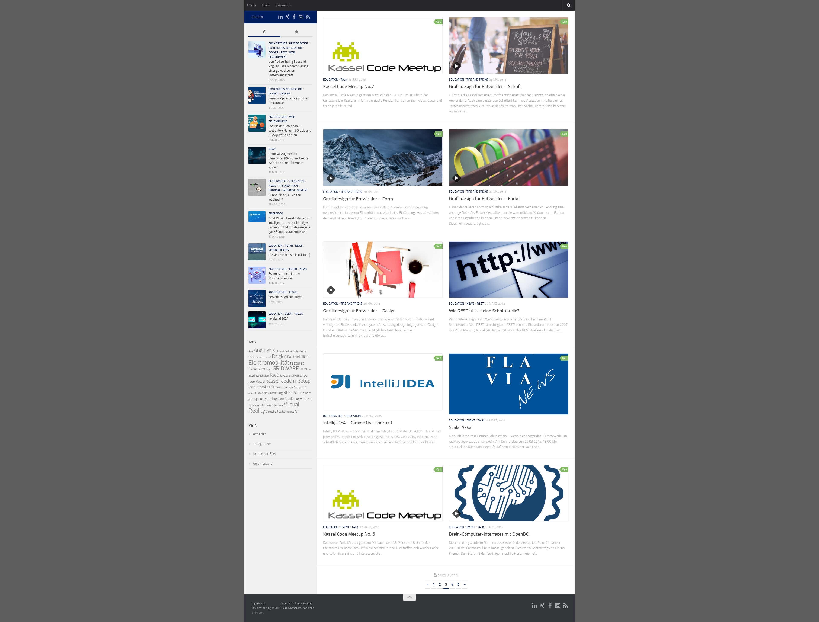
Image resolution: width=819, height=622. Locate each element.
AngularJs (264, 350)
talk (344, 79)
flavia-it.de (283, 5)
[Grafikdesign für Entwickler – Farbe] (508, 157)
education (330, 79)
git (270, 369)
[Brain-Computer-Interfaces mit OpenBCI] (508, 493)
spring (260, 398)
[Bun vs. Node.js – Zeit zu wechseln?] (257, 187)
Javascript (299, 375)
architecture (278, 43)
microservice (285, 387)
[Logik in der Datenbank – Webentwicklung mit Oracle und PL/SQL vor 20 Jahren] (257, 123)
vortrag (290, 411)
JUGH (251, 382)
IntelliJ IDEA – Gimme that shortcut (357, 423)
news (470, 303)
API (278, 351)
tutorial (274, 190)
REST (480, 303)
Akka (250, 351)
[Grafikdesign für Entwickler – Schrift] (508, 45)
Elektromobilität (268, 362)
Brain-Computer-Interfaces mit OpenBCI (489, 534)
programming (273, 393)
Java (274, 374)
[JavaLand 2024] (257, 319)
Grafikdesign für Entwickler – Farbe (484, 198)
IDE (310, 369)
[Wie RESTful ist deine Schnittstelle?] (508, 269)
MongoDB (300, 387)
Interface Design (258, 376)
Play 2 (260, 393)
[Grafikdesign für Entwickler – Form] (383, 157)
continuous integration (285, 47)
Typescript (254, 405)
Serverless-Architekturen (285, 297)
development (263, 357)
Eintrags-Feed (262, 444)
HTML (303, 369)
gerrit (263, 369)
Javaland (285, 376)
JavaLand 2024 (278, 318)
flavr (289, 245)
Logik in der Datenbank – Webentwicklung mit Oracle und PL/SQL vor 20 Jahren (290, 130)
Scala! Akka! (460, 427)
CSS (251, 357)
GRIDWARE (286, 368)
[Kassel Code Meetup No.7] (383, 45)
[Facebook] (294, 16)
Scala (298, 392)
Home (251, 5)
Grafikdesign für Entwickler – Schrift (485, 86)
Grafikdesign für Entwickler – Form (358, 199)
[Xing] (287, 16)
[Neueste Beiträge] (264, 32)
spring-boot (277, 399)
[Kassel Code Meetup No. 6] (383, 493)
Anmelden (259, 434)
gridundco (276, 213)
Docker (280, 356)
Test (307, 398)
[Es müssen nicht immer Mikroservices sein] (257, 275)
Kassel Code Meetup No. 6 (349, 534)
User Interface (274, 405)
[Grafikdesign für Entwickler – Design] (383, 269)
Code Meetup (299, 351)
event (470, 420)
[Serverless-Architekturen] (257, 298)
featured (297, 363)
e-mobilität (299, 356)
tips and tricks (477, 79)
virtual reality (279, 250)
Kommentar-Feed (264, 454)
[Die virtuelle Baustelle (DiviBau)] (257, 251)
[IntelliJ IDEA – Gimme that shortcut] (383, 381)
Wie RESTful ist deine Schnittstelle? (484, 311)
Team (266, 5)
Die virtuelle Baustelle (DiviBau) (289, 255)
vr (297, 410)
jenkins (285, 93)
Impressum (258, 603)
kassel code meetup (288, 381)
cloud (293, 292)
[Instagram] (300, 16)
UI (263, 405)
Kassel (260, 381)
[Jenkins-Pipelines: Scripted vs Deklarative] (257, 95)
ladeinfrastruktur (262, 387)
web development (295, 190)
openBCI (252, 393)
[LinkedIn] (280, 16)
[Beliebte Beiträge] (296, 32)
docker (273, 52)
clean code (297, 181)
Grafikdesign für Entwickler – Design (359, 311)
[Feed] (307, 16)
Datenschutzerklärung (295, 603)
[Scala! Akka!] (508, 384)
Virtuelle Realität (276, 411)
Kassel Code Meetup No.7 (348, 86)
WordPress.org (262, 463)
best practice (333, 416)
